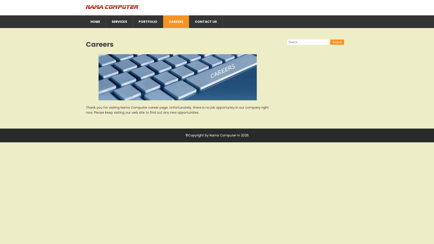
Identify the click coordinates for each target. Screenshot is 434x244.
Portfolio (148, 21)
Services (119, 21)
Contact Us (206, 21)
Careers (176, 21)
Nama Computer (223, 135)
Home (95, 21)
